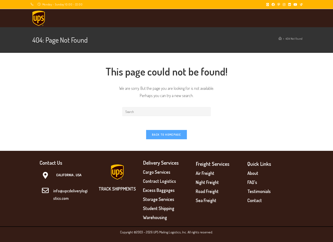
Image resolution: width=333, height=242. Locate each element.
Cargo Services (156, 172)
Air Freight (205, 173)
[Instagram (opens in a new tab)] (284, 4)
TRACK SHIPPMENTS (117, 189)
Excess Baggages (159, 190)
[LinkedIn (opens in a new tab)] (289, 4)
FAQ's (252, 182)
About (252, 173)
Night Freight (207, 182)
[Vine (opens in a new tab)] (300, 4)
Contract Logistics (159, 181)
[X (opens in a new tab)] (267, 4)
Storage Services (158, 199)
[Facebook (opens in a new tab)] (273, 4)
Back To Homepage (166, 134)
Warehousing (155, 217)
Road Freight (207, 191)
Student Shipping (158, 208)
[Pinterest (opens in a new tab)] (278, 4)
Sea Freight (206, 200)
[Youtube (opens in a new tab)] (295, 4)
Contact (254, 200)
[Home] (280, 38)
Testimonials (259, 191)
